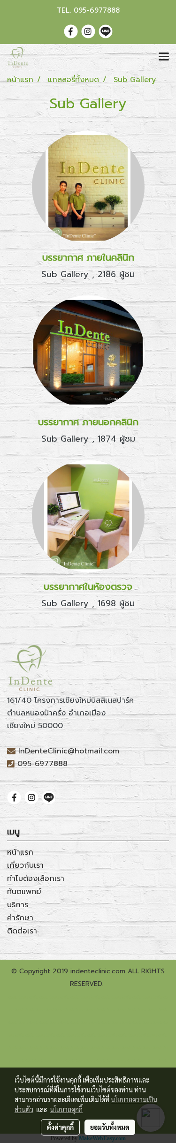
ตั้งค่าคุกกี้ (60, 1127)
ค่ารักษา (20, 918)
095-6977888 (97, 10)
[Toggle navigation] (163, 57)
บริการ (17, 904)
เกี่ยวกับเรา (25, 865)
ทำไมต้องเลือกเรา (35, 878)
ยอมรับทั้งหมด (110, 1127)
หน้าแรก (20, 852)
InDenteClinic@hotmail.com (68, 751)
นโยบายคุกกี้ (66, 1109)
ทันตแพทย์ (24, 891)
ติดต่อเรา (22, 931)
